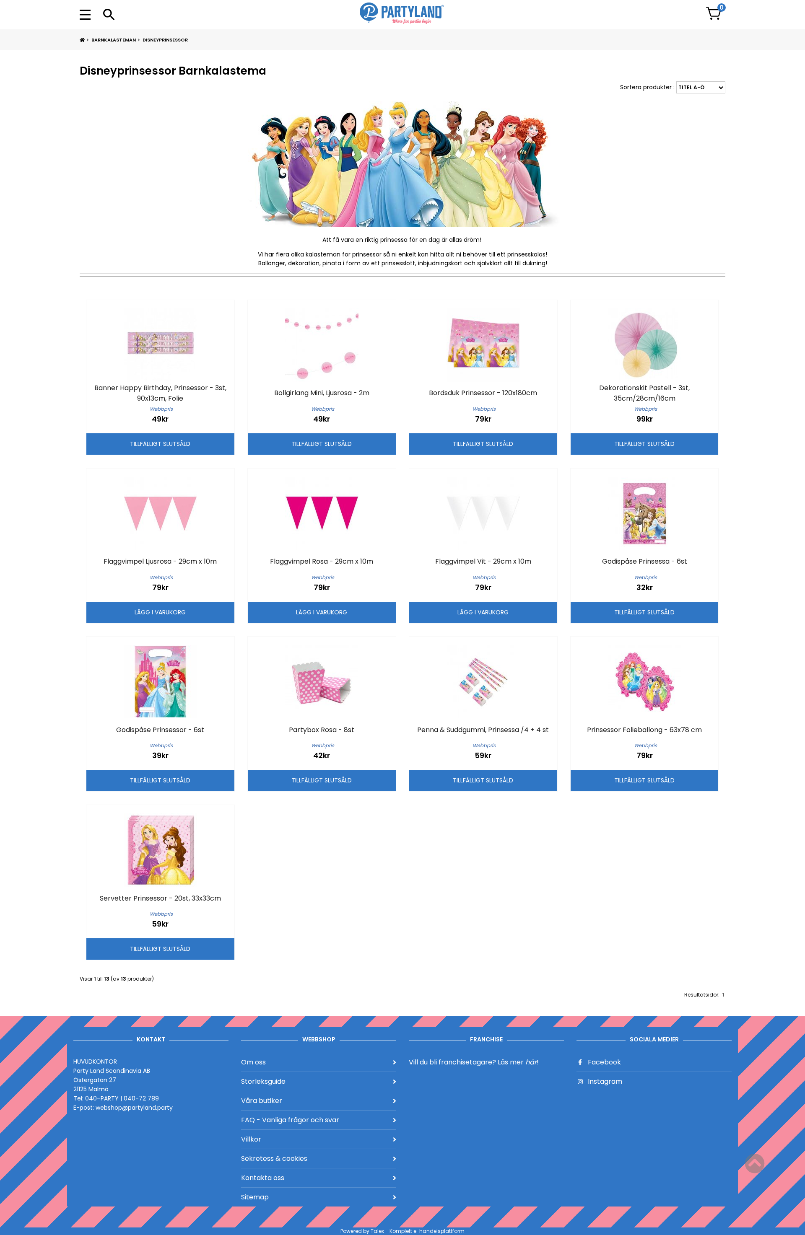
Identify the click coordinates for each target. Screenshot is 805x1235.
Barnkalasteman (113, 39)
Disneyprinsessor (165, 39)
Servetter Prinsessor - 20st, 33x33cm (160, 898)
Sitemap (255, 1197)
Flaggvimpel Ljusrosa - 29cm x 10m (160, 561)
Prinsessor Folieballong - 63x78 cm (644, 730)
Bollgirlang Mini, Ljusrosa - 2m (321, 393)
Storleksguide (263, 1081)
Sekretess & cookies (274, 1158)
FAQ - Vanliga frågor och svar (290, 1120)
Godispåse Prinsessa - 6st (644, 561)
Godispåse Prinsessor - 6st (160, 730)
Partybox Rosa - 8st (321, 730)
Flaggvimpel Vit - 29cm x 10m (483, 561)
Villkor (251, 1139)
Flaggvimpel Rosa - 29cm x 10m (321, 561)
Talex (377, 1231)
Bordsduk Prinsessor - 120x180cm (483, 393)
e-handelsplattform (439, 1231)
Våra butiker (261, 1101)
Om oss (253, 1062)
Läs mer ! (518, 1062)
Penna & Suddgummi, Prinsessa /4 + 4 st (483, 730)
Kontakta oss (262, 1178)
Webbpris (161, 409)
